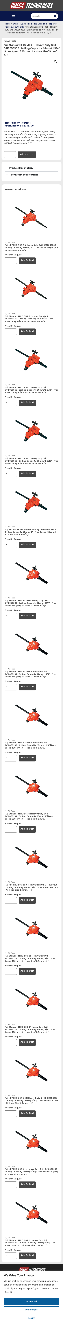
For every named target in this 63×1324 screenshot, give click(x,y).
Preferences (31, 1309)
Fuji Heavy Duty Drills (14, 27)
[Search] (55, 16)
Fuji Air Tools (26, 23)
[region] (31, 1297)
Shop (15, 23)
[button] (13, 16)
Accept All (31, 1301)
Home (8, 23)
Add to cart (27, 154)
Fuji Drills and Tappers (45, 23)
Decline (31, 1318)
